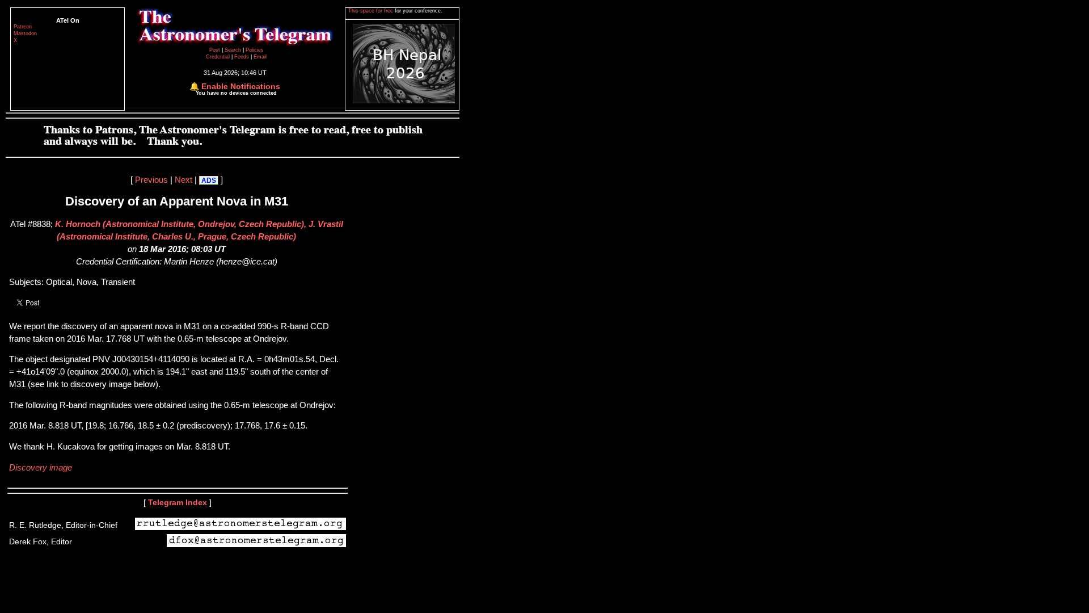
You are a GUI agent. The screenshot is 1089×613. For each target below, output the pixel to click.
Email (260, 57)
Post (215, 50)
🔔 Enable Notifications (234, 86)
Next (183, 179)
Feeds (241, 57)
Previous (151, 179)
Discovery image (40, 467)
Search (234, 50)
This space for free (371, 11)
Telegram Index (177, 502)
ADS (208, 180)
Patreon (23, 27)
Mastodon (25, 33)
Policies (255, 50)
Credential (218, 57)
